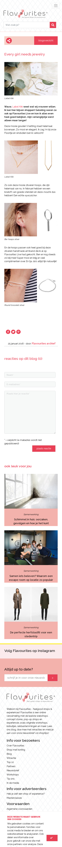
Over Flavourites (15, 745)
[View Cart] (52, 838)
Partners (11, 766)
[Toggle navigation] (56, 6)
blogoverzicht (45, 40)
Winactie (11, 758)
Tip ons (11, 778)
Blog (9, 754)
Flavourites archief (44, 343)
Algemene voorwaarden (19, 809)
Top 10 (10, 762)
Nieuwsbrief (13, 770)
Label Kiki (17, 106)
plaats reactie (44, 448)
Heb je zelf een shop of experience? (26, 793)
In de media (13, 783)
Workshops (13, 774)
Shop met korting (16, 749)
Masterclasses (14, 798)
